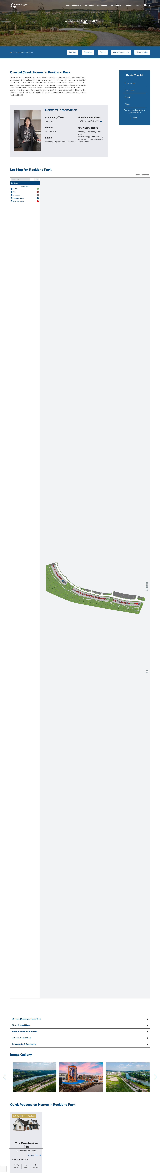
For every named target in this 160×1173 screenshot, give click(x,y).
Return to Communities (22, 52)
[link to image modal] (34, 1077)
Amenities (88, 52)
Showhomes (102, 5)
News (138, 5)
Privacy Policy (136, 112)
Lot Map (72, 52)
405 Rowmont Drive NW (88, 121)
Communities (116, 5)
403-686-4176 (51, 132)
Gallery (103, 52)
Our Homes (89, 5)
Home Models (142, 52)
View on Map (33, 1155)
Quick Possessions (73, 5)
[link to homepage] (19, 5)
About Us (128, 5)
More (146, 5)
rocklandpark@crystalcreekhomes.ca (60, 142)
